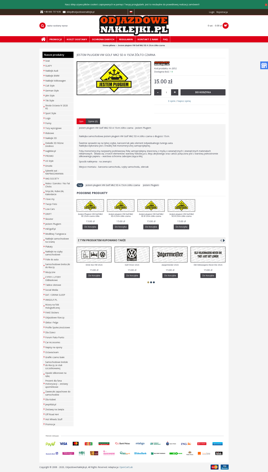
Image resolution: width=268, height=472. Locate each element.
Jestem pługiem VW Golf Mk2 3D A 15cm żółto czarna (120, 215)
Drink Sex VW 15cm (94, 265)
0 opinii (171, 100)
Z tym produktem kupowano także (101, 240)
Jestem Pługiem (151, 185)
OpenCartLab (126, 467)
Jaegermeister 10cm (170, 265)
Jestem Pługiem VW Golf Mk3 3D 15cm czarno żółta (90, 215)
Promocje (50, 424)
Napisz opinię (184, 100)
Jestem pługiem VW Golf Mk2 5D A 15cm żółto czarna (113, 185)
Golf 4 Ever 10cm (132, 265)
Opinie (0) (93, 121)
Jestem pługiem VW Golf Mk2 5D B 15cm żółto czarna (181, 215)
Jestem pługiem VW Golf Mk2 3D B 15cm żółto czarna (151, 215)
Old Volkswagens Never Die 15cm (208, 265)
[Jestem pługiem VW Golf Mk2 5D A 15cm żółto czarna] (114, 78)
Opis (81, 121)
